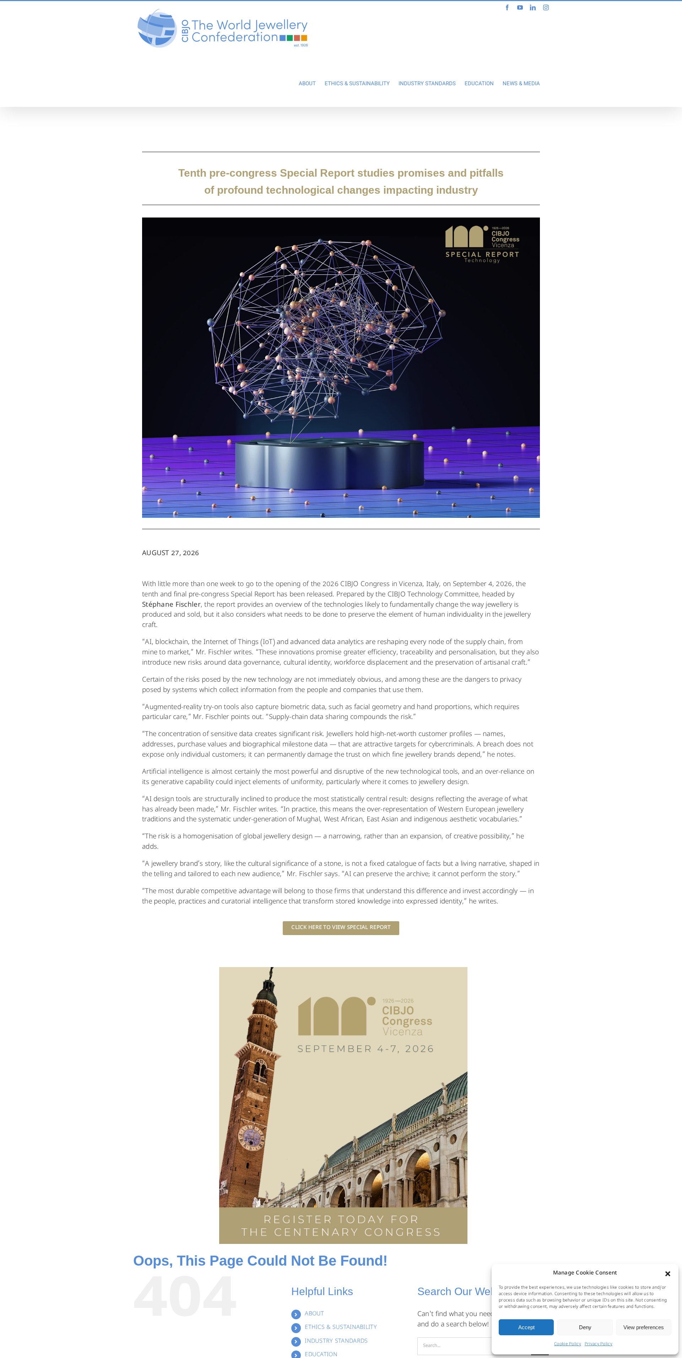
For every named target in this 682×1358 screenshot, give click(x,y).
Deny (585, 1327)
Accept (526, 1327)
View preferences (643, 1327)
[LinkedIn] (533, 7)
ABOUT (314, 1314)
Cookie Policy (567, 1344)
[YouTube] (520, 7)
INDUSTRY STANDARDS (336, 1342)
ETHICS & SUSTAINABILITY (341, 1328)
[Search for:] (474, 1346)
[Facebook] (507, 7)
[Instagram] (546, 7)
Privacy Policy (598, 1344)
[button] (667, 1273)
